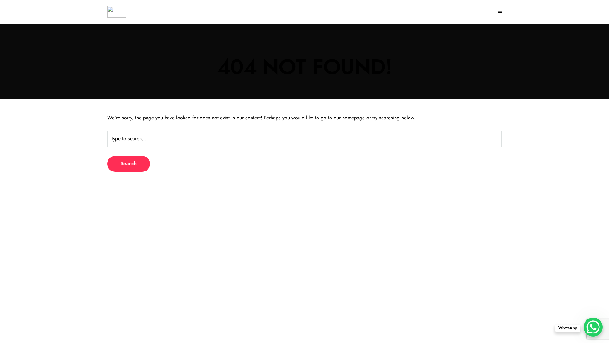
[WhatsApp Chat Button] (593, 327)
